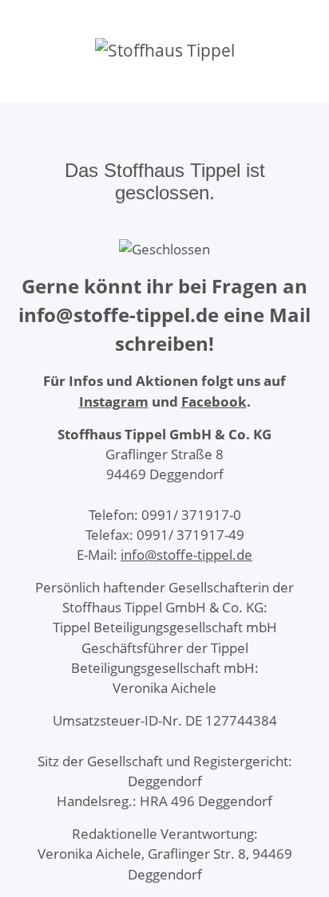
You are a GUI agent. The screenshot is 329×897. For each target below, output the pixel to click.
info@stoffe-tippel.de (186, 554)
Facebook (214, 401)
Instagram (114, 401)
